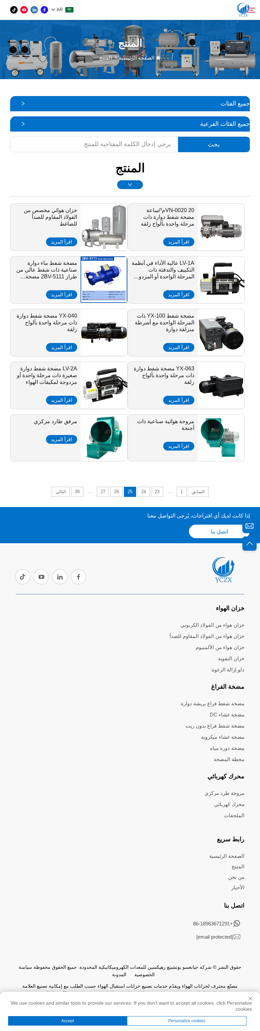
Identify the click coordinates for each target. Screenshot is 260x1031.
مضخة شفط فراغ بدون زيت (215, 726)
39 (77, 491)
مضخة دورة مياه (227, 748)
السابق (198, 491)
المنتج (105, 58)
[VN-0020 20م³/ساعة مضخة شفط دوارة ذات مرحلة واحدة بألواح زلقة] (221, 247)
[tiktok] (14, 10)
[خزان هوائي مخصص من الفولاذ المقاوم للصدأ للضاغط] (104, 247)
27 (103, 491)
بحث (214, 144)
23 (157, 491)
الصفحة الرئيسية (136, 58)
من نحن (236, 877)
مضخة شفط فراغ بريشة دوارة (212, 703)
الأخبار (237, 887)
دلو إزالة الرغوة (228, 669)
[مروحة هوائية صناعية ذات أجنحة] (221, 458)
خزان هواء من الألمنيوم (220, 647)
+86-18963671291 (213, 923)
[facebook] (44, 10)
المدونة (119, 974)
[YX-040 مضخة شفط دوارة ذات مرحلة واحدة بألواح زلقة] (104, 353)
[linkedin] (34, 10)
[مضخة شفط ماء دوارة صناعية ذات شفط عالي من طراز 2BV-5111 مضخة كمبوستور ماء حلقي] (104, 300)
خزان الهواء (230, 608)
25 (130, 491)
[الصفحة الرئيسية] (223, 580)
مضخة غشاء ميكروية (222, 737)
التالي (61, 491)
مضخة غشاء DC (227, 714)
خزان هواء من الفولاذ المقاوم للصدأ (207, 636)
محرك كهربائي (226, 776)
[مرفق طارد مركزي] (104, 458)
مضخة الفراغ (227, 686)
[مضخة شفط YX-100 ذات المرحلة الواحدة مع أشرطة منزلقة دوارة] (221, 353)
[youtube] (24, 10)
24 (143, 491)
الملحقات (234, 815)
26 (116, 491)
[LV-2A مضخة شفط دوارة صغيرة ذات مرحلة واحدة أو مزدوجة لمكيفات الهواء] (104, 406)
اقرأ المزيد (178, 242)
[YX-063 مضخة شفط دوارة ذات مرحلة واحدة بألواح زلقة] (221, 406)
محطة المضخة (229, 759)
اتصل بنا (219, 531)
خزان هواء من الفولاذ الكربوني (212, 625)
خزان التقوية (231, 658)
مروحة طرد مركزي (224, 793)
